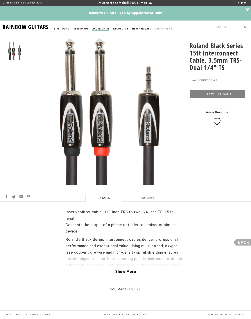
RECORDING (120, 28)
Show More (125, 271)
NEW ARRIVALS (141, 28)
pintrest (239, 315)
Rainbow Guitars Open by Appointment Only (125, 12)
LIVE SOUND (62, 28)
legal (18, 315)
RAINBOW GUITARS (26, 26)
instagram (226, 315)
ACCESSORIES (100, 28)
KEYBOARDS (81, 28)
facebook (212, 315)
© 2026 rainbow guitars (37, 315)
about (9, 315)
